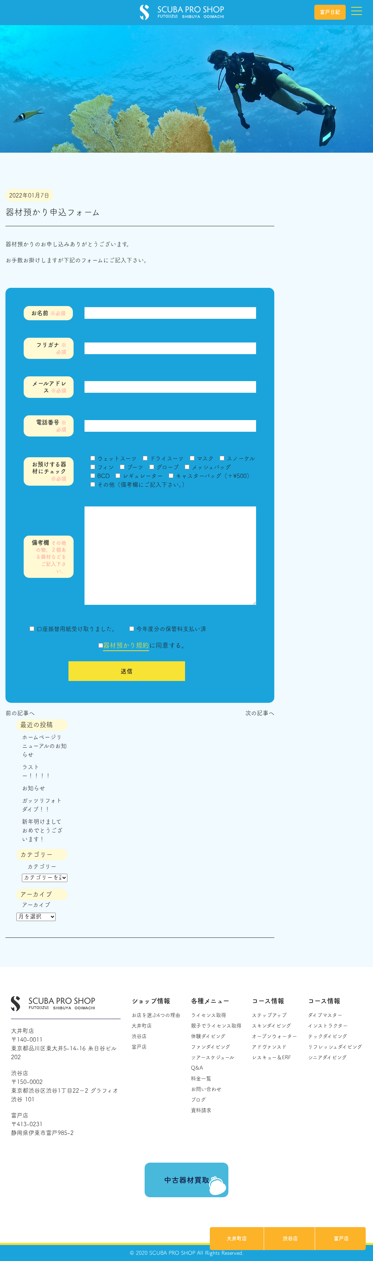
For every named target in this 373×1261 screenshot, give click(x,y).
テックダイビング (327, 1036)
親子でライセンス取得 (216, 1025)
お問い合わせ (206, 1089)
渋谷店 (290, 1238)
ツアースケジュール (212, 1057)
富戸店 (341, 1238)
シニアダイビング (327, 1057)
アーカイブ (36, 905)
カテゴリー (41, 866)
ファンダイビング (210, 1046)
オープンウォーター (274, 1036)
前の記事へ (20, 713)
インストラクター (328, 1025)
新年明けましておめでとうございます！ (42, 830)
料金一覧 (201, 1078)
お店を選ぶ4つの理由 (155, 1015)
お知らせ (33, 788)
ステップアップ (269, 1015)
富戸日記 (330, 12)
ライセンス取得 (208, 1015)
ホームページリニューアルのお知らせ (44, 745)
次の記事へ (259, 713)
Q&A (197, 1067)
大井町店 (237, 1238)
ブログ (198, 1099)
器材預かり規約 (126, 645)
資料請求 (201, 1110)
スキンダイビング (271, 1025)
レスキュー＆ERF (271, 1057)
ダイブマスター (325, 1015)
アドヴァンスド (269, 1046)
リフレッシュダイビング (335, 1046)
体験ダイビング (208, 1036)
